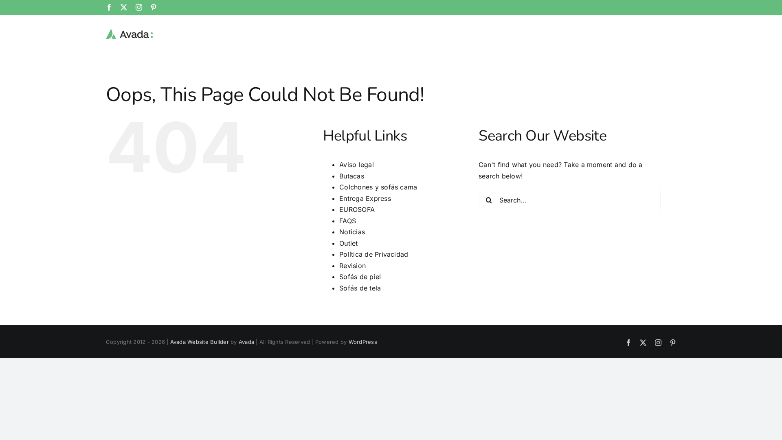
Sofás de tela (360, 288)
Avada (246, 342)
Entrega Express (365, 198)
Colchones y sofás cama (378, 187)
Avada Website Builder (199, 342)
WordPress (363, 342)
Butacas (351, 176)
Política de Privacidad (373, 254)
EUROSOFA (357, 209)
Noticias (352, 232)
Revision (352, 266)
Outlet (348, 243)
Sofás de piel (360, 277)
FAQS (347, 221)
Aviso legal (356, 165)
